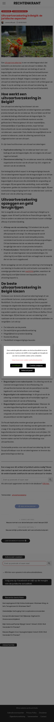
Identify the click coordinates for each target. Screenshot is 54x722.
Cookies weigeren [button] (36, 365)
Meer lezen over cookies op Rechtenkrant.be (27, 360)
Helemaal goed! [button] (27, 370)
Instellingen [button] (16, 365)
